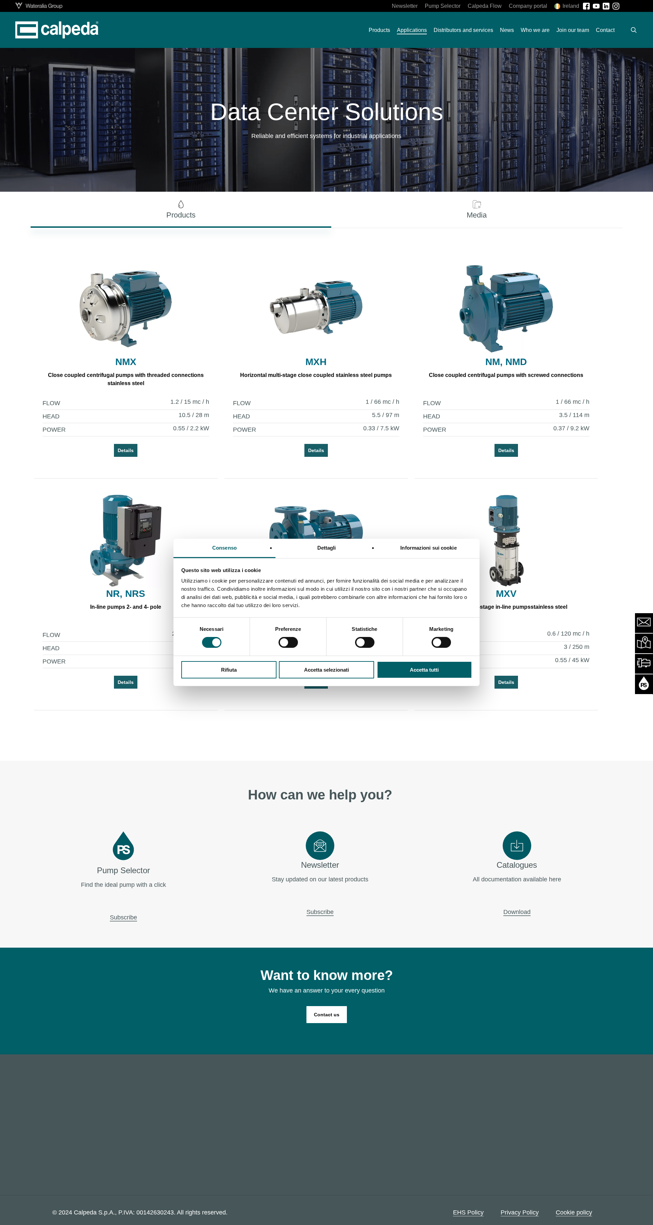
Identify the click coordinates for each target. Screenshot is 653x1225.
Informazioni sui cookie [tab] (428, 548)
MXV (506, 593)
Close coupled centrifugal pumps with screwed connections (506, 375)
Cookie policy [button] (574, 1212)
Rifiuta (229, 670)
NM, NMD (506, 362)
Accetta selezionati (326, 670)
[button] (181, 210)
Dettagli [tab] (326, 548)
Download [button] (517, 912)
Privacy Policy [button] (520, 1212)
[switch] (288, 642)
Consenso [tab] (224, 548)
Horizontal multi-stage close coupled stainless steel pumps (316, 375)
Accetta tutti (424, 670)
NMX (125, 362)
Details (126, 450)
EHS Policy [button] (468, 1212)
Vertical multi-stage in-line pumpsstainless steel (506, 607)
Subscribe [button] (123, 917)
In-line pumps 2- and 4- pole (125, 607)
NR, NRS (125, 593)
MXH (315, 362)
